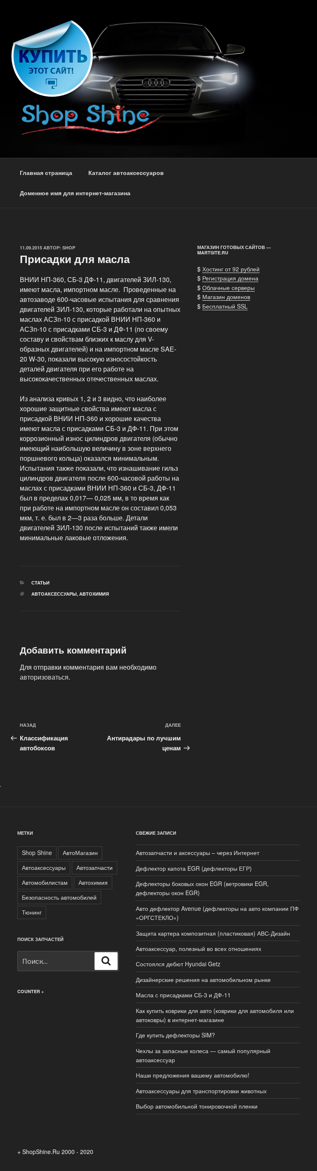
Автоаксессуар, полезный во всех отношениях (198, 948)
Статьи (40, 583)
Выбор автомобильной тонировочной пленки (197, 1106)
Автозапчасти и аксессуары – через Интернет (197, 852)
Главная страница (46, 172)
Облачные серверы (228, 287)
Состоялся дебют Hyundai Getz (178, 964)
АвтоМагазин (80, 852)
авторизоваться (44, 677)
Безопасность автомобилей (59, 897)
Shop (68, 247)
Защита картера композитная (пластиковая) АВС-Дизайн (213, 933)
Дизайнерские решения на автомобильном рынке (203, 979)
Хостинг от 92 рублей (231, 269)
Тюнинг (32, 912)
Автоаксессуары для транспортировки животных (201, 1091)
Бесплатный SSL (225, 306)
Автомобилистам (45, 882)
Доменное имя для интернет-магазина (75, 193)
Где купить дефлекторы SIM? (175, 1035)
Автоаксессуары (54, 594)
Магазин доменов (226, 296)
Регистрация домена (230, 278)
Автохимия (94, 594)
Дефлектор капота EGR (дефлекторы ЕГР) (194, 868)
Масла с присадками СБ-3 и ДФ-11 (183, 995)
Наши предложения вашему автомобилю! (192, 1075)
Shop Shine (37, 852)
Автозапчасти (94, 867)
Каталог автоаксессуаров (126, 172)
